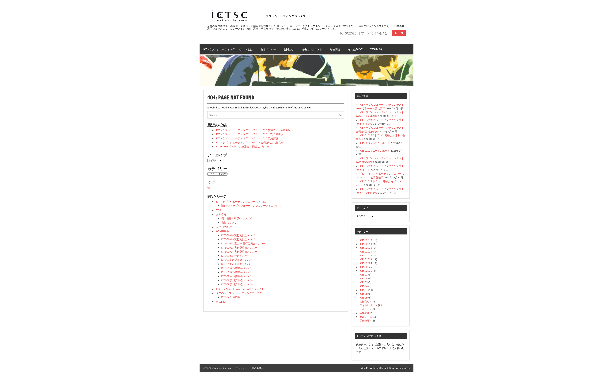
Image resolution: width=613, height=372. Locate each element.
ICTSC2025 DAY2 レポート (374, 142)
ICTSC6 (363, 286)
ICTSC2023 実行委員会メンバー (239, 247)
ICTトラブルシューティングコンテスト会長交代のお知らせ (250, 142)
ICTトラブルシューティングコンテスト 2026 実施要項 (247, 138)
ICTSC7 (363, 289)
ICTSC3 (363, 274)
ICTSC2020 (365, 247)
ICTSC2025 (365, 266)
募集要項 (364, 312)
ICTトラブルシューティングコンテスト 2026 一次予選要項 (249, 134)
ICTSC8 (363, 293)
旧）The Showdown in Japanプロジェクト (240, 288)
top (208, 187)
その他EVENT (355, 49)
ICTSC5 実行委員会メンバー (237, 267)
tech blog (376, 49)
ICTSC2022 (365, 255)
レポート (364, 309)
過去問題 (335, 49)
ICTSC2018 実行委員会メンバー (239, 235)
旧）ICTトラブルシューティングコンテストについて (251, 205)
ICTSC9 (363, 297)
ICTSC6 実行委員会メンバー (237, 271)
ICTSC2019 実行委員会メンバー (239, 239)
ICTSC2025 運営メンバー (235, 255)
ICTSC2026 (365, 270)
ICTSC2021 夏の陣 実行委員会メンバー (243, 243)
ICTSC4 (363, 278)
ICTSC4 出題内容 (230, 297)
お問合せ (289, 49)
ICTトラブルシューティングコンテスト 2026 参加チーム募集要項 (253, 130)
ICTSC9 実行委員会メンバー (237, 284)
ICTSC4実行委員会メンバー (236, 263)
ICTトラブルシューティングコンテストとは (228, 49)
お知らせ (364, 301)
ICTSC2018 (365, 240)
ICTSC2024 (365, 263)
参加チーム (365, 316)
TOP (218, 210)
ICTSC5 (363, 282)
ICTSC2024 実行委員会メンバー (239, 251)
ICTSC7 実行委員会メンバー (237, 276)
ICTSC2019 (365, 243)
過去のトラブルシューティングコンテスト (240, 293)
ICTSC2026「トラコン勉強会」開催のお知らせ (242, 146)
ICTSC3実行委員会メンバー (236, 259)
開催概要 (364, 320)
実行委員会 (222, 231)
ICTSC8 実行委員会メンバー (237, 280)
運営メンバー (268, 49)
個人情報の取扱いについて (236, 218)
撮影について (229, 222)
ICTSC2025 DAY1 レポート (374, 150)
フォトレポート (368, 305)
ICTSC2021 (365, 251)
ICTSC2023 (365, 259)
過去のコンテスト (312, 49)
